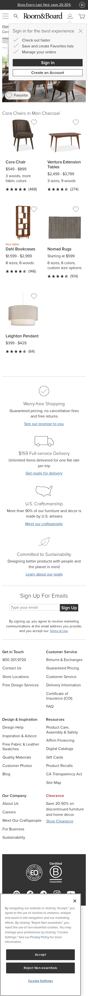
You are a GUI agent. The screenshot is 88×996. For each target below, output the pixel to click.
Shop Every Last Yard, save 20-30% (44, 4)
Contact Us (11, 668)
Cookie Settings (40, 981)
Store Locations (15, 676)
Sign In (48, 62)
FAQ (50, 706)
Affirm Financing (60, 740)
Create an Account (47, 72)
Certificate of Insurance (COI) (59, 696)
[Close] (80, 31)
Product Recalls (59, 765)
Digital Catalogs (59, 748)
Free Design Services (20, 685)
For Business (13, 829)
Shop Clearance (59, 821)
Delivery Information (63, 685)
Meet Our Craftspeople (22, 820)
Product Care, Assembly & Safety (62, 730)
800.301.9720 (14, 659)
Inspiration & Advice (19, 735)
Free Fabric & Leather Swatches (20, 746)
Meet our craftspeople (44, 523)
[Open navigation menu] (5, 16)
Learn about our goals (44, 574)
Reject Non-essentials (40, 968)
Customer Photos (17, 765)
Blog (6, 774)
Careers (9, 812)
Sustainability (13, 837)
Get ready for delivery (44, 473)
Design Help (12, 727)
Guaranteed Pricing (62, 668)
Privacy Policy (39, 937)
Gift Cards (54, 757)
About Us (10, 803)
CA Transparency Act (64, 774)
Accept (40, 954)
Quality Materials (16, 757)
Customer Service (61, 676)
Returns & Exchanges (64, 659)
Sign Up (69, 608)
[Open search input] (16, 16)
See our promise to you (44, 423)
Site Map (53, 782)
